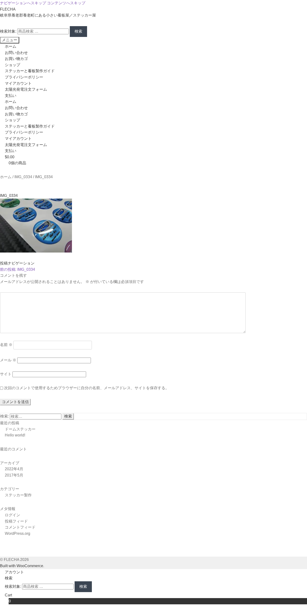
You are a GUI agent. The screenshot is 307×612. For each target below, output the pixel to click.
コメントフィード (20, 527)
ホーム (10, 46)
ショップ (12, 65)
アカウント (14, 572)
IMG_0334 (23, 177)
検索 (78, 31)
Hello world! (15, 435)
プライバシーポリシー (24, 77)
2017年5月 (14, 475)
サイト (6, 374)
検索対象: (8, 31)
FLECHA (8, 9)
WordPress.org (17, 533)
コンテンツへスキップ (66, 3)
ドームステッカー (20, 429)
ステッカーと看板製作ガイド (30, 71)
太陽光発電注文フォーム (26, 89)
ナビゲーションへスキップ (23, 3)
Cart (8, 598)
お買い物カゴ (16, 59)
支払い (10, 96)
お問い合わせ (16, 53)
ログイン (12, 515)
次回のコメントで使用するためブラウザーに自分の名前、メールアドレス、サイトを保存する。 (86, 388)
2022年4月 (14, 469)
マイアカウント (18, 83)
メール (8, 360)
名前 (6, 345)
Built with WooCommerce (21, 566)
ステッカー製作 (18, 495)
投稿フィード (16, 521)
